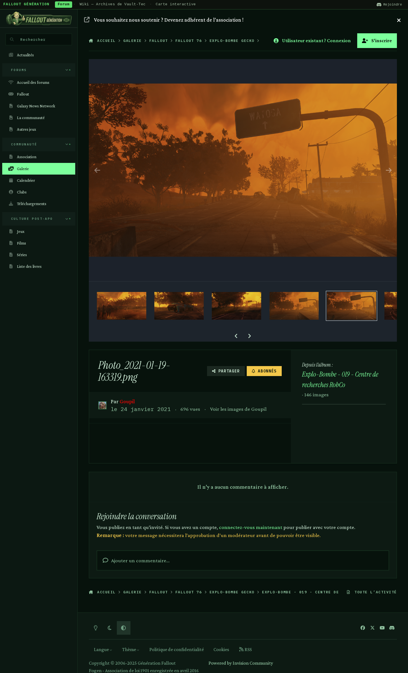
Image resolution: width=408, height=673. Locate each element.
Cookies (221, 649)
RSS (248, 649)
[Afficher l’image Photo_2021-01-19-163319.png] (351, 306)
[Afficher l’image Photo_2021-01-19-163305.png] (294, 306)
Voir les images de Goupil (238, 409)
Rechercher (33, 39)
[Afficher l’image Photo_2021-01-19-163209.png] (179, 306)
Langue (102, 649)
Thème (129, 649)
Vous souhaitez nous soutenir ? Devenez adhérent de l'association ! (168, 20)
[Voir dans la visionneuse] (243, 170)
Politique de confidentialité (176, 649)
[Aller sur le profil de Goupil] (102, 405)
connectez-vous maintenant (250, 527)
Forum (64, 4)
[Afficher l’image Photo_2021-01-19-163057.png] (121, 306)
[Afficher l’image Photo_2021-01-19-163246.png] (236, 306)
